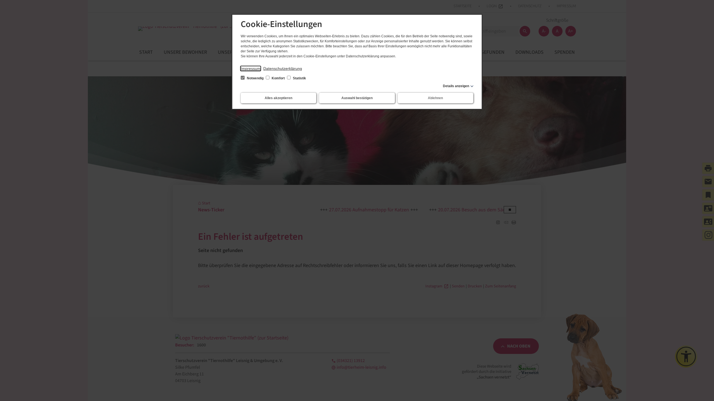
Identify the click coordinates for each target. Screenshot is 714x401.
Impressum (250, 68)
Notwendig (255, 78)
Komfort (278, 78)
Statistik (299, 78)
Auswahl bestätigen (357, 98)
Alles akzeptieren (278, 98)
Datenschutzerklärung (282, 68)
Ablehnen (435, 98)
